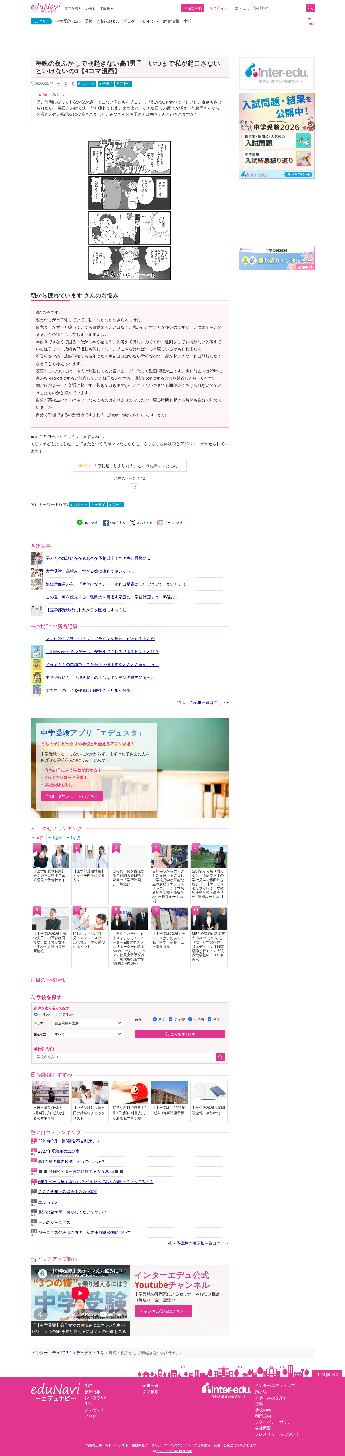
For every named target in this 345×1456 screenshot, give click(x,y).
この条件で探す (182, 1034)
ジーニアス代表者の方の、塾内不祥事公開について (81, 1233)
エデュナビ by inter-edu (174, 1451)
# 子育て (106, 83)
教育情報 (171, 21)
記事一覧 (150, 1385)
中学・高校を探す (271, 1397)
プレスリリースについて (277, 1434)
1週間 (57, 838)
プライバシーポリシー (275, 1422)
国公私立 (40, 1034)
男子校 (179, 1019)
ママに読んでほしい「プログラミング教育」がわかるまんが (100, 638)
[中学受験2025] (277, 136)
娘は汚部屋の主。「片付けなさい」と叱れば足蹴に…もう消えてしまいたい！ (116, 584)
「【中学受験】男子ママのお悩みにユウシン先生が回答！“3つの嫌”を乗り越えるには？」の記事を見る (79, 1328)
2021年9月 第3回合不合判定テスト (67, 1141)
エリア (38, 1023)
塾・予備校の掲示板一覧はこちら (198, 1243)
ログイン (220, 8)
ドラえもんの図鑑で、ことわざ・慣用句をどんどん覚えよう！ (102, 664)
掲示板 (261, 1391)
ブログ (129, 21)
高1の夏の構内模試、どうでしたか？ (68, 1162)
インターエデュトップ (275, 1385)
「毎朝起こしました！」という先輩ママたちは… (129, 465)
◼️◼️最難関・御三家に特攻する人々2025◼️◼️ (77, 1172)
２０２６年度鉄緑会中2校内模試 (64, 1192)
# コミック (86, 83)
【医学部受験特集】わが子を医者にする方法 (86, 610)
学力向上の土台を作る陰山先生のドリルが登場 (88, 690)
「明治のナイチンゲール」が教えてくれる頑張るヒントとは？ (102, 651)
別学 (216, 1019)
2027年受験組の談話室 (55, 1151)
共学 (161, 1019)
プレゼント (149, 21)
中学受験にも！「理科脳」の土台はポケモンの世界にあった (100, 677)
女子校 (199, 1019)
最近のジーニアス (50, 1223)
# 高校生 (124, 83)
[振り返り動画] (277, 259)
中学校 (44, 1014)
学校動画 (263, 1409)
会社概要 (263, 1428)
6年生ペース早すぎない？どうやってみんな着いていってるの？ (92, 1182)
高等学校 (66, 1014)
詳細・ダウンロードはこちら (72, 796)
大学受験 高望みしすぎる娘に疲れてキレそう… (90, 571)
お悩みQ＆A (108, 21)
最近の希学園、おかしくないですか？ (69, 1212)
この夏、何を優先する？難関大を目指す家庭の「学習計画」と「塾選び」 (112, 597)
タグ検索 (150, 1391)
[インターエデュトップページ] (226, 1390)
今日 (40, 838)
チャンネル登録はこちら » (163, 1311)
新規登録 (195, 8)
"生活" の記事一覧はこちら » (203, 702)
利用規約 (263, 1416)
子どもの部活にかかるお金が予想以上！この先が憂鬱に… (98, 558)
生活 (187, 21)
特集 (259, 1403)
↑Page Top (327, 1374)
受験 (89, 21)
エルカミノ (44, 1202)
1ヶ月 (75, 838)
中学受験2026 (68, 21)
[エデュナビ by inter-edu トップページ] (46, 8)
